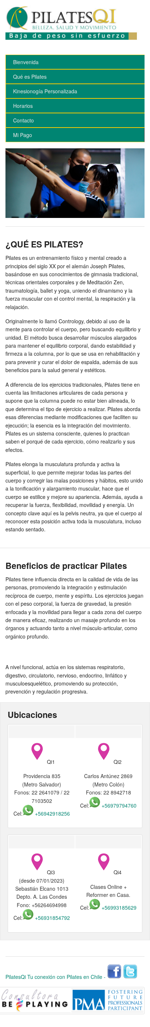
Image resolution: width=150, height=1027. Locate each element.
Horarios (23, 105)
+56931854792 (51, 917)
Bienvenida (26, 62)
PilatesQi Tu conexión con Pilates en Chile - (55, 976)
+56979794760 (118, 805)
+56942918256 (51, 813)
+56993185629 (118, 907)
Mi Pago (22, 134)
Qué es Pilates (30, 76)
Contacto (23, 120)
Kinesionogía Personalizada (45, 91)
